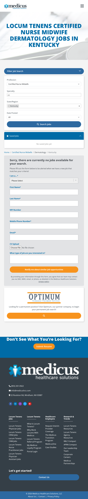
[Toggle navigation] (82, 6)
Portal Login (32, 451)
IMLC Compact (70, 441)
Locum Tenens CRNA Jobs (15, 433)
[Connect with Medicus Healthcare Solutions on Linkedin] (15, 404)
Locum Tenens (33, 417)
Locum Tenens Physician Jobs (15, 427)
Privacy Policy (53, 496)
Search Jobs (45, 124)
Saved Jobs (14, 136)
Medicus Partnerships (69, 462)
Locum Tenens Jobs (15, 418)
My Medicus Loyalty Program (34, 446)
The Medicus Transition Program (50, 438)
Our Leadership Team (70, 449)
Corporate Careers (68, 455)
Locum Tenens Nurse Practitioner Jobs (16, 447)
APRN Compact (70, 444)
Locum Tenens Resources (70, 427)
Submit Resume (44, 346)
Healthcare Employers (50, 418)
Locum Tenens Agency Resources (70, 435)
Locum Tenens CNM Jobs (15, 439)
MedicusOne (50, 444)
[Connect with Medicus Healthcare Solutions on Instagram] (20, 404)
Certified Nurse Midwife (22, 152)
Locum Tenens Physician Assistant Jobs (15, 456)
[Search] (44, 316)
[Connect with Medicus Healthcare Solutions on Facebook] (10, 404)
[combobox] (44, 95)
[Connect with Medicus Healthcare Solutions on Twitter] (25, 404)
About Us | (32, 496)
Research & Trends (69, 418)
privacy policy (44, 281)
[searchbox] (44, 95)
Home (6, 152)
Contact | (42, 496)
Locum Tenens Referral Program (34, 440)
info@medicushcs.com (21, 390)
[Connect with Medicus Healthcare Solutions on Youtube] (30, 404)
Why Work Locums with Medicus (32, 433)
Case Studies (50, 447)
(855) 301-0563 (17, 386)
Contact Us (44, 477)
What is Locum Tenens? (33, 425)
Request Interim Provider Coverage (52, 429)
